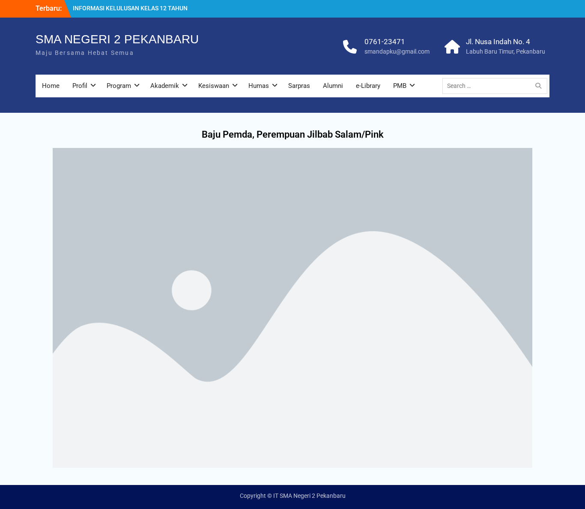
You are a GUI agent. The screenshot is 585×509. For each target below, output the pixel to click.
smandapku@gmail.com (397, 51)
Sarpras (299, 86)
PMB (399, 86)
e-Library (368, 86)
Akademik (164, 86)
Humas (258, 86)
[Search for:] (497, 85)
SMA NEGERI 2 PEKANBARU (117, 39)
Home (51, 86)
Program (119, 86)
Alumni (333, 86)
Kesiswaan (213, 86)
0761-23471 (384, 41)
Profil (79, 86)
